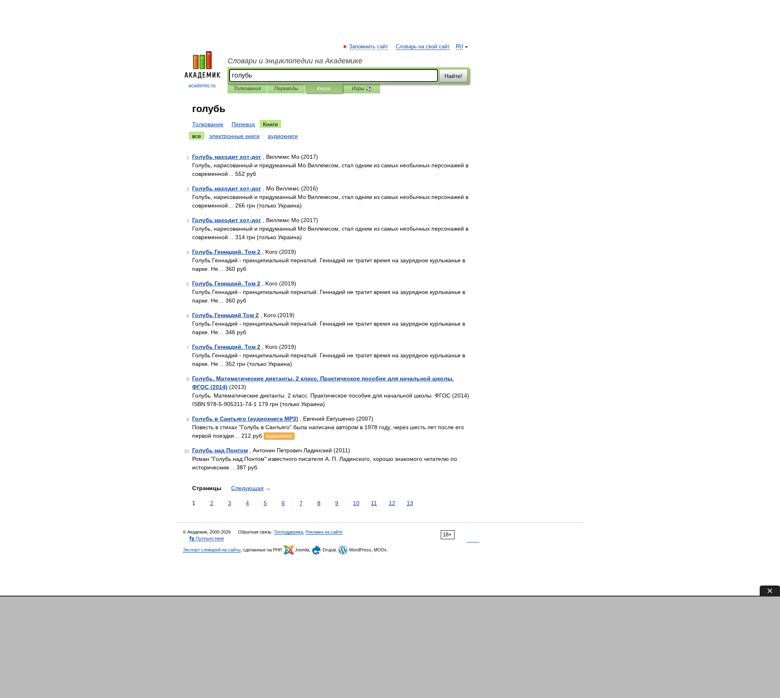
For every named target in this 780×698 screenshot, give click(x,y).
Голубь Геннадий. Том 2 (226, 252)
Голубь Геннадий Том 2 (225, 315)
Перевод (243, 124)
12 (392, 503)
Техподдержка (288, 531)
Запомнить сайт (369, 47)
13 (410, 503)
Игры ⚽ (362, 88)
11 (374, 503)
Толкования (247, 88)
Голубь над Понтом (220, 450)
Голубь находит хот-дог (226, 156)
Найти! (453, 76)
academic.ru (202, 86)
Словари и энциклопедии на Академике (295, 61)
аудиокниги (283, 136)
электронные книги (234, 136)
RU (459, 47)
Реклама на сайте (324, 531)
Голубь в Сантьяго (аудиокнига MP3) (245, 418)
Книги (324, 88)
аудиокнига (279, 436)
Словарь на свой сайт (423, 47)
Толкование (207, 124)
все (196, 136)
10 (356, 503)
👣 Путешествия (206, 538)
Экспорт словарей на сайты (211, 549)
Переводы (286, 88)
